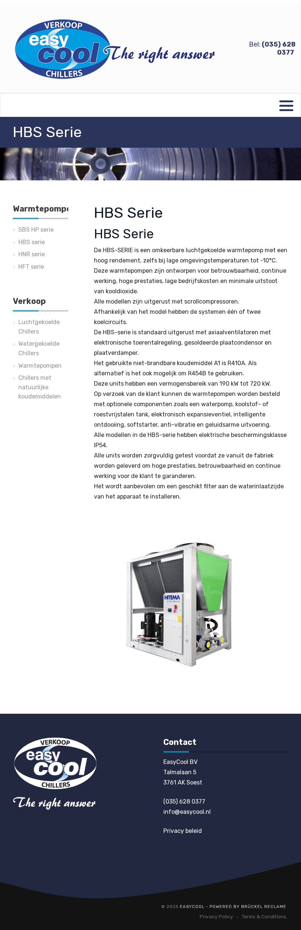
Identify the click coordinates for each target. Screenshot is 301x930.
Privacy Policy (216, 916)
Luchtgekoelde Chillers (39, 327)
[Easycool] (116, 48)
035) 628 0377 (278, 48)
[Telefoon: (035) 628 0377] (55, 773)
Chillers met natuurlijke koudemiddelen (39, 387)
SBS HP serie (36, 229)
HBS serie (31, 242)
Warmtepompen (40, 365)
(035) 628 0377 (184, 801)
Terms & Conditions (264, 916)
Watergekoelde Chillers (38, 348)
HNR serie (31, 254)
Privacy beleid (182, 830)
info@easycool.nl (187, 811)
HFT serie (31, 266)
